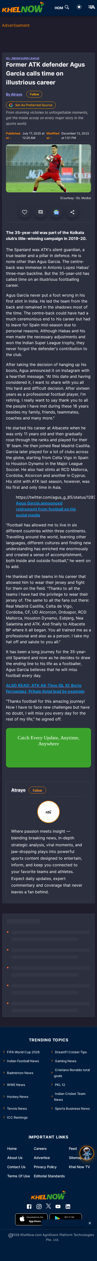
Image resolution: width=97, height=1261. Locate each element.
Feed (73, 1148)
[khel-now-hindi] (92, 8)
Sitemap (75, 1158)
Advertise (42, 1158)
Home (12, 1148)
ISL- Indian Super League (22, 58)
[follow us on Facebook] (29, 1207)
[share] (72, 212)
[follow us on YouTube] (58, 1207)
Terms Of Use (18, 1176)
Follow (34, 94)
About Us (15, 1158)
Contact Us (16, 1167)
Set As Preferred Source (33, 105)
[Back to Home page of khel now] (23, 7)
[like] (25, 212)
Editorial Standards (49, 1176)
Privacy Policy (45, 1167)
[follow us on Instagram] (39, 1207)
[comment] (41, 212)
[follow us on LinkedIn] (68, 1207)
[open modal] (87, 1153)
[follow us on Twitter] (48, 1207)
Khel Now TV (79, 1167)
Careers (40, 1148)
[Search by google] (67, 8)
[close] (90, 1223)
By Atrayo (14, 94)
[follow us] (56, 212)
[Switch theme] (79, 8)
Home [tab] (60, 8)
